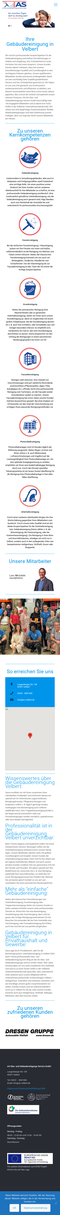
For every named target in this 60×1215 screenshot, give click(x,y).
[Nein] (56, 1203)
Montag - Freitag (14, 1131)
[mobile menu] (55, 4)
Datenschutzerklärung (29, 1088)
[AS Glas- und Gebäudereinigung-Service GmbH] (14, 5)
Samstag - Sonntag (15, 1138)
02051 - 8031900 (24, 693)
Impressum (12, 1088)
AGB (43, 1088)
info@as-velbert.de (25, 700)
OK (14, 1207)
